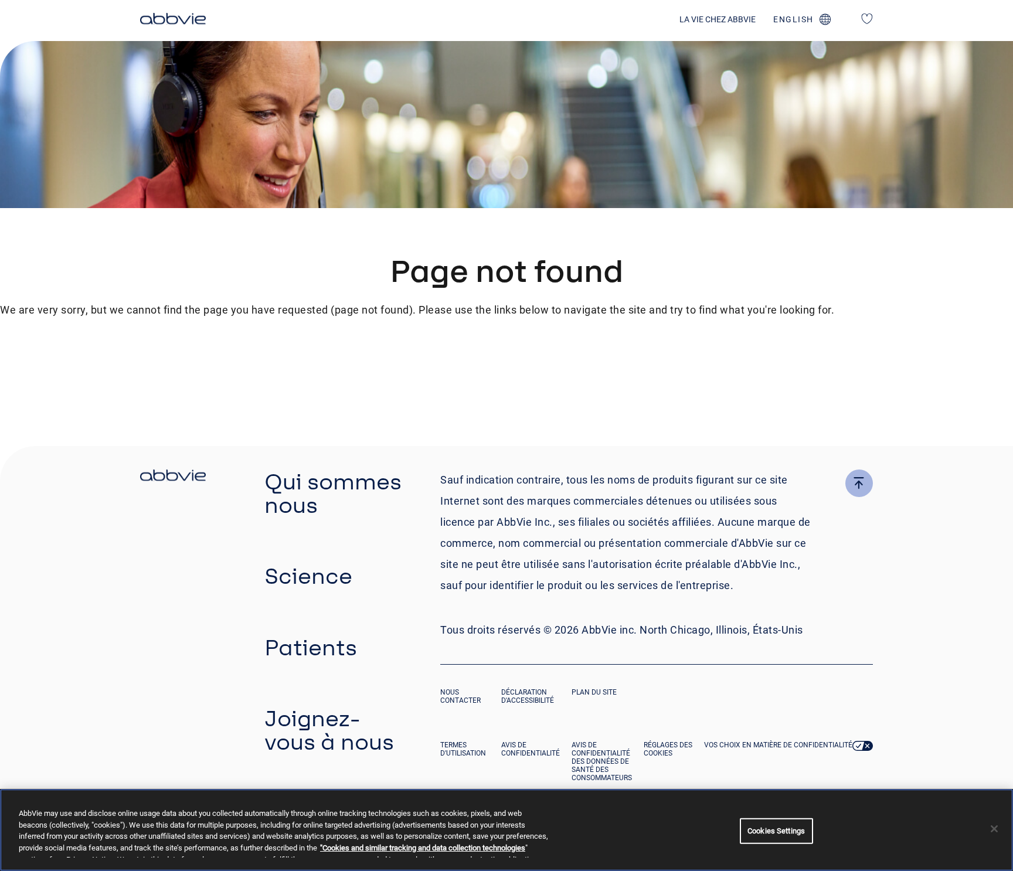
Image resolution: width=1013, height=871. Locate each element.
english (793, 19)
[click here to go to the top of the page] (859, 483)
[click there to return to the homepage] (173, 477)
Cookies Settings (776, 830)
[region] (506, 830)
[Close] (994, 829)
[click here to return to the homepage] (173, 20)
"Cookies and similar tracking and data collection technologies (422, 847)
